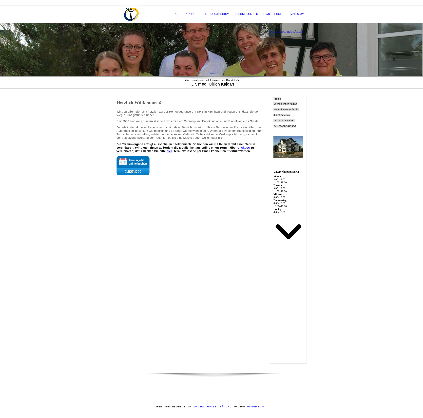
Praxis (189, 14)
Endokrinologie (246, 14)
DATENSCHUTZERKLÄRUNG (213, 406)
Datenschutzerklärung (287, 31)
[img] (133, 14)
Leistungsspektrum (215, 14)
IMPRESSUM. (256, 406)
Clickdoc (243, 147)
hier (169, 151)
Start (176, 14)
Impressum (297, 14)
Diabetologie (272, 14)
